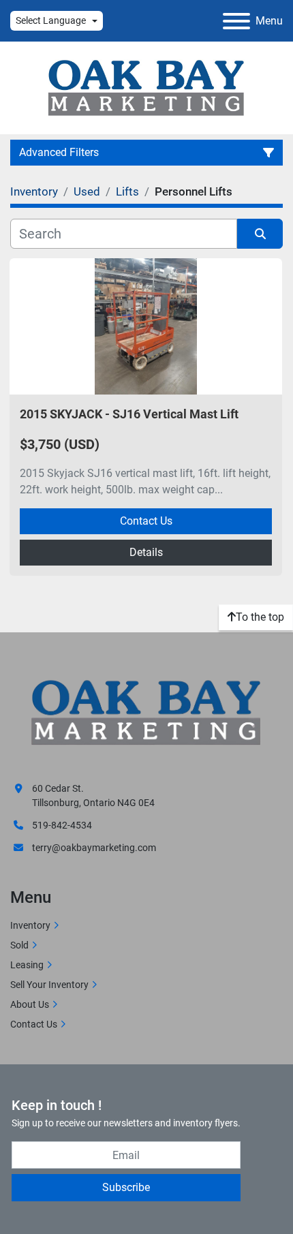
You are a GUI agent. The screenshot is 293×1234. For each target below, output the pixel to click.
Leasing (27, 964)
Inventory (30, 925)
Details (146, 552)
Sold (19, 945)
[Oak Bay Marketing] (146, 714)
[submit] (260, 234)
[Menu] (236, 21)
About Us (29, 1004)
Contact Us (146, 520)
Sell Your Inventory (49, 984)
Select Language (51, 20)
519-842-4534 (62, 825)
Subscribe (126, 1187)
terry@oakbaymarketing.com (94, 847)
